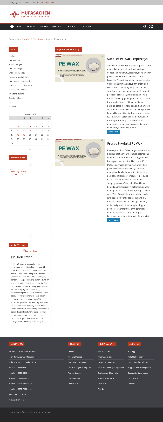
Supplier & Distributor (33, 39)
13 (30, 130)
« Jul (29, 150)
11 (18, 130)
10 (12, 130)
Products (56, 26)
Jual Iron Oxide (21, 257)
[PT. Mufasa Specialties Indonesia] (12, 27)
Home (20, 26)
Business (43, 26)
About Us (31, 26)
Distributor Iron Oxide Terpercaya (53, 2)
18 (18, 135)
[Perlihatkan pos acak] (151, 27)
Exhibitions (71, 26)
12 (24, 130)
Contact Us (86, 26)
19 (24, 135)
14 (36, 130)
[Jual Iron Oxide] (30, 251)
